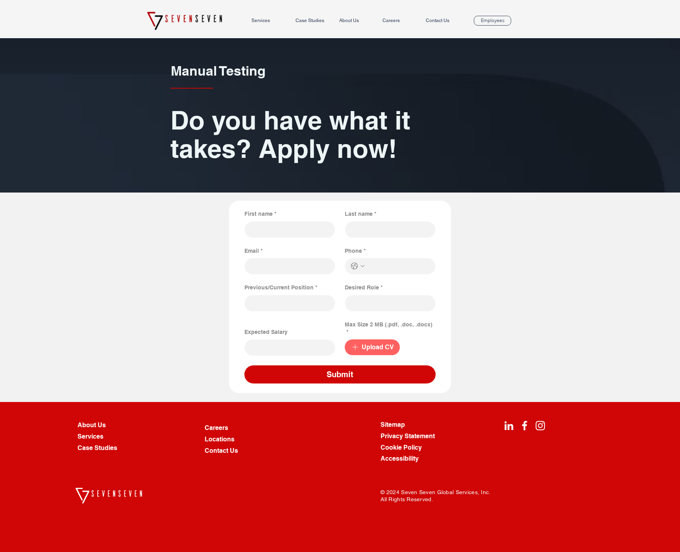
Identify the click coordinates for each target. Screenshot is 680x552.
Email (253, 251)
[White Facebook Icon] (524, 425)
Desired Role (363, 287)
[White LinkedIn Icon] (509, 425)
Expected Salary (266, 332)
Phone (355, 251)
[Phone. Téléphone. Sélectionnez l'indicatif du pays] (358, 266)
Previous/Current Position (280, 287)
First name (260, 214)
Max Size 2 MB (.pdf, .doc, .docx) (388, 328)
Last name (360, 214)
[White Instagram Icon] (540, 425)
